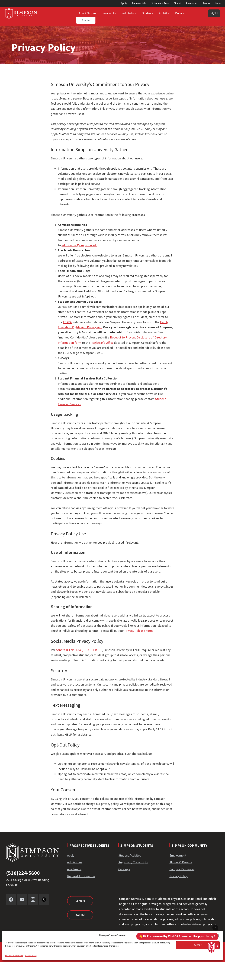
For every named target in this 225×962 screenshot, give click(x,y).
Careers (80, 900)
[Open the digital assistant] (211, 947)
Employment (177, 855)
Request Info (139, 3)
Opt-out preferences (14, 955)
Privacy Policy (31, 955)
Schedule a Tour (160, 3)
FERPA (67, 322)
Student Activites (129, 855)
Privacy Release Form (138, 631)
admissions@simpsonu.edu (79, 245)
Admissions (74, 862)
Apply (124, 3)
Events (206, 3)
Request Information (81, 876)
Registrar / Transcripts (133, 862)
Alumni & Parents (180, 862)
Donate (80, 915)
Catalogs (124, 869)
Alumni (177, 3)
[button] (218, 935)
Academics (74, 869)
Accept (198, 945)
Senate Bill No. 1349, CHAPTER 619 (79, 650)
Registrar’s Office (102, 343)
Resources (192, 3)
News (218, 3)
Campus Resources (181, 869)
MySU (214, 13)
